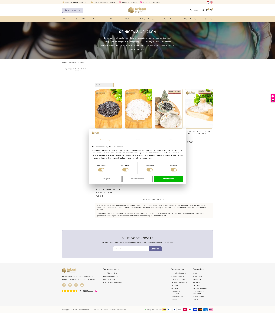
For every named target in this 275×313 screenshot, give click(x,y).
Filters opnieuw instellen (80, 69)
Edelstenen (97, 19)
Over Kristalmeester (178, 273)
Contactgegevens (177, 276)
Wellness (128, 19)
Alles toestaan (168, 179)
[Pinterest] (76, 285)
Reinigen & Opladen (76, 62)
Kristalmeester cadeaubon (198, 292)
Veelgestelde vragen (178, 279)
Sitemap (174, 299)
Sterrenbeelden (190, 19)
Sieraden (113, 19)
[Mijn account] (203, 10)
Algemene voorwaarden (180, 282)
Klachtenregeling (177, 296)
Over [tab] (170, 140)
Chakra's (208, 19)
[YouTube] (82, 285)
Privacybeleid (176, 285)
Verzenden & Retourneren (175, 292)
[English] (211, 2)
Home (64, 62)
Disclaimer (175, 288)
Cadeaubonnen (170, 19)
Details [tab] (137, 140)
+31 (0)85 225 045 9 (111, 273)
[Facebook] (64, 285)
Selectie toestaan (137, 179)
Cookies (96, 309)
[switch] (125, 170)
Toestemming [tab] (105, 140)
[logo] (137, 10)
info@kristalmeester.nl (111, 276)
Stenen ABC (81, 19)
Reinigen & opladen (148, 19)
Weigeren (106, 179)
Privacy (104, 309)
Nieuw (65, 19)
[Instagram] (70, 285)
